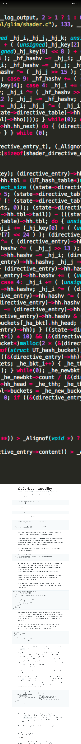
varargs (51, 491)
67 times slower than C (35, 655)
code (30, 491)
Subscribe (75, 3)
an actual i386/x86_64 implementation (32, 742)
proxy (34, 491)
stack (27, 491)
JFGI (22, 738)
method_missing (45, 491)
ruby (54, 491)
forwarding (38, 491)
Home (6, 3)
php (56, 491)
